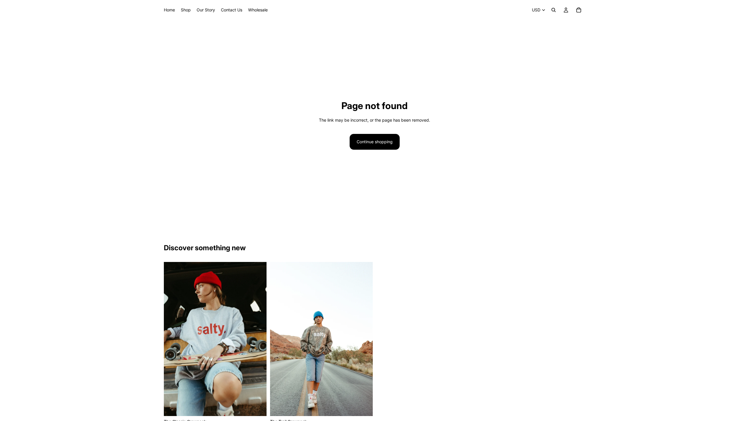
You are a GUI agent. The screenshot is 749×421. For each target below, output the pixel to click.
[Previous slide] (172, 339)
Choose (262, 406)
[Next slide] (258, 339)
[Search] (553, 10)
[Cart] (578, 10)
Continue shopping (375, 141)
